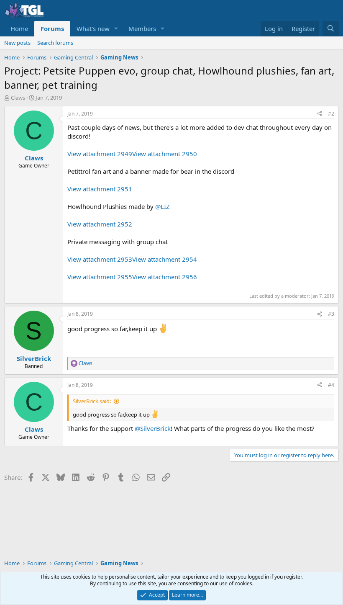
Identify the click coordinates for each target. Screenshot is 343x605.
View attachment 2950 (164, 153)
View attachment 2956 (164, 277)
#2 (331, 113)
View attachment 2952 (99, 224)
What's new (93, 28)
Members (142, 28)
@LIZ (162, 206)
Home (19, 28)
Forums (52, 28)
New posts (17, 42)
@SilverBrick (153, 428)
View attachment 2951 (99, 189)
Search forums (55, 42)
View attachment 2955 (99, 277)
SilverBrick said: (92, 401)
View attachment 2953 (99, 259)
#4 (331, 385)
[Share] (319, 114)
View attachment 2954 (164, 259)
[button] (116, 28)
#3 (331, 313)
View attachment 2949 (99, 153)
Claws (18, 97)
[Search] (331, 28)
